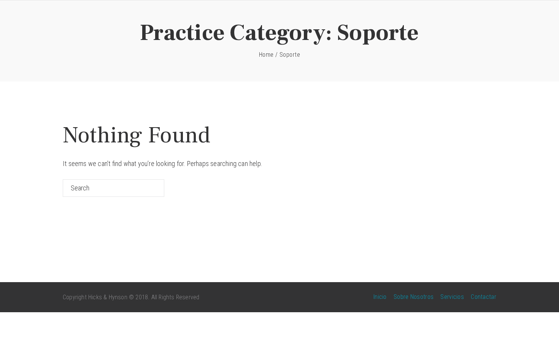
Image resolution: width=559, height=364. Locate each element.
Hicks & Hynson (107, 297)
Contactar (483, 296)
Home (266, 54)
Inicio (380, 296)
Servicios (452, 296)
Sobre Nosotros (414, 296)
